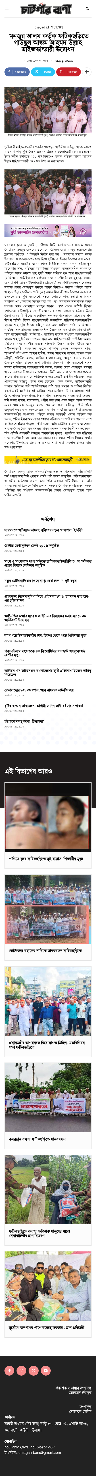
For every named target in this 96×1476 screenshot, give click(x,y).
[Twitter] (33, 1371)
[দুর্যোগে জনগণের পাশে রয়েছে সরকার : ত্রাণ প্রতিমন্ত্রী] (48, 1286)
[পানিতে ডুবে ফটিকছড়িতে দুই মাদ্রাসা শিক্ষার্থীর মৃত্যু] (48, 817)
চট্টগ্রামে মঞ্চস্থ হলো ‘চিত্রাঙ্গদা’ (24, 721)
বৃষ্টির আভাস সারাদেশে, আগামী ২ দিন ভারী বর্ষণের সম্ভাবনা (43, 705)
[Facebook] (9, 1371)
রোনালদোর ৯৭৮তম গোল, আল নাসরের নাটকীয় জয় (38, 690)
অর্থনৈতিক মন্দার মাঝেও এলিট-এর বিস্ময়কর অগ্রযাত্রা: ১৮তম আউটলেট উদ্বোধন (45, 618)
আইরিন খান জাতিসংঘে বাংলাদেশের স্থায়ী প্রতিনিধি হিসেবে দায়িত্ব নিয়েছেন (48, 672)
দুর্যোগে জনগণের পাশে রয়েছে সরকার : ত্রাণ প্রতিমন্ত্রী (46, 1327)
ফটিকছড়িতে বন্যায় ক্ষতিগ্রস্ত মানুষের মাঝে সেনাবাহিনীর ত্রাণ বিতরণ (39, 1233)
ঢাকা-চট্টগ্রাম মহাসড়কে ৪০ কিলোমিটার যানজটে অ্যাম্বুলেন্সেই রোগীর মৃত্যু (44, 653)
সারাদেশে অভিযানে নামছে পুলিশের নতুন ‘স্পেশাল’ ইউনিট (43, 530)
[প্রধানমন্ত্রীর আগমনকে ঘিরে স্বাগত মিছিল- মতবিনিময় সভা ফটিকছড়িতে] (48, 1001)
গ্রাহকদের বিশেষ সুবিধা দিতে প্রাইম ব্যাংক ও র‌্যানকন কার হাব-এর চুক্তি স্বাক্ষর (46, 598)
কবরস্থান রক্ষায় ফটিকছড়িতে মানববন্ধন (37, 1139)
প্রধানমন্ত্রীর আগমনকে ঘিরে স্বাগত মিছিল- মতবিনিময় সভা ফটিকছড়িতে (47, 1045)
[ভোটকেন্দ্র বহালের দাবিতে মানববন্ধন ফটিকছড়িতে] (48, 909)
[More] (87, 71)
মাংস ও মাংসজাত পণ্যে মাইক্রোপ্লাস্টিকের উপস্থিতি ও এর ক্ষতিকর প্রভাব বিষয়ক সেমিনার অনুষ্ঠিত (48, 563)
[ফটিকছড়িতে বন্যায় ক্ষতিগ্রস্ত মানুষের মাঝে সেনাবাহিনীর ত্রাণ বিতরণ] (48, 1189)
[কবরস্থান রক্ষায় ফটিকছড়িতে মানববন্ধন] (48, 1097)
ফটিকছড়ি (69, 61)
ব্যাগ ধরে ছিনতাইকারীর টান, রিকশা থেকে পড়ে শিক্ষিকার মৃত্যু (45, 635)
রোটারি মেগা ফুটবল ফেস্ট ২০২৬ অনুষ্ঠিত (31, 545)
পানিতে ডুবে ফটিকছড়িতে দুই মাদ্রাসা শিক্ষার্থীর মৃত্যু (46, 858)
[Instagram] (21, 1371)
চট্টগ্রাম (58, 61)
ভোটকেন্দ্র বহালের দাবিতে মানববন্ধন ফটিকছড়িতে (45, 950)
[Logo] (46, 8)
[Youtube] (46, 1371)
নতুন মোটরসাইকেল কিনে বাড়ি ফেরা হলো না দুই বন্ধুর (40, 580)
